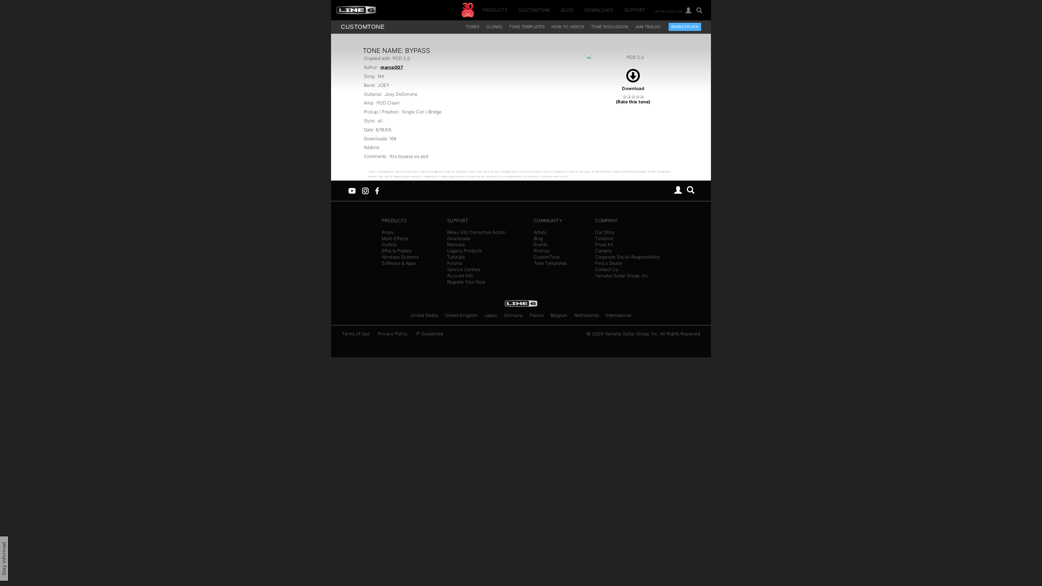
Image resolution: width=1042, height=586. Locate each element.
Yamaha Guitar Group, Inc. (622, 275)
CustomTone (534, 10)
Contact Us (606, 269)
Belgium (559, 315)
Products (494, 10)
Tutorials (456, 257)
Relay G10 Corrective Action (476, 232)
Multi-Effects (395, 238)
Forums (454, 263)
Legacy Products (464, 250)
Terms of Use (356, 333)
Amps (387, 232)
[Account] (688, 10)
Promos (541, 250)
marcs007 (391, 67)
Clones (494, 26)
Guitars (389, 244)
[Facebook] (377, 190)
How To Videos (567, 26)
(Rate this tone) (633, 101)
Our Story (605, 232)
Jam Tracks (647, 26)
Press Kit (604, 244)
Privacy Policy (393, 333)
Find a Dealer (609, 263)
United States (424, 315)
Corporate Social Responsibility (627, 257)
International (619, 315)
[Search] (699, 10)
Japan (490, 315)
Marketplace (685, 27)
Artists (540, 232)
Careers (603, 250)
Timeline (604, 238)
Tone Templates (527, 26)
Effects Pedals (396, 250)
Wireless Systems (400, 257)
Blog (567, 10)
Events (541, 244)
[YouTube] (352, 190)
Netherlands (586, 315)
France (537, 315)
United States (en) (668, 11)
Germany (513, 315)
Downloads (599, 10)
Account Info (460, 275)
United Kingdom (461, 315)
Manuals (456, 244)
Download (633, 88)
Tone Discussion (609, 26)
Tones (473, 26)
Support (635, 10)
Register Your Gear (466, 282)
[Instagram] (365, 190)
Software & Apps (399, 263)
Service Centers (464, 269)
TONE (363, 26)
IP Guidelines (429, 333)
